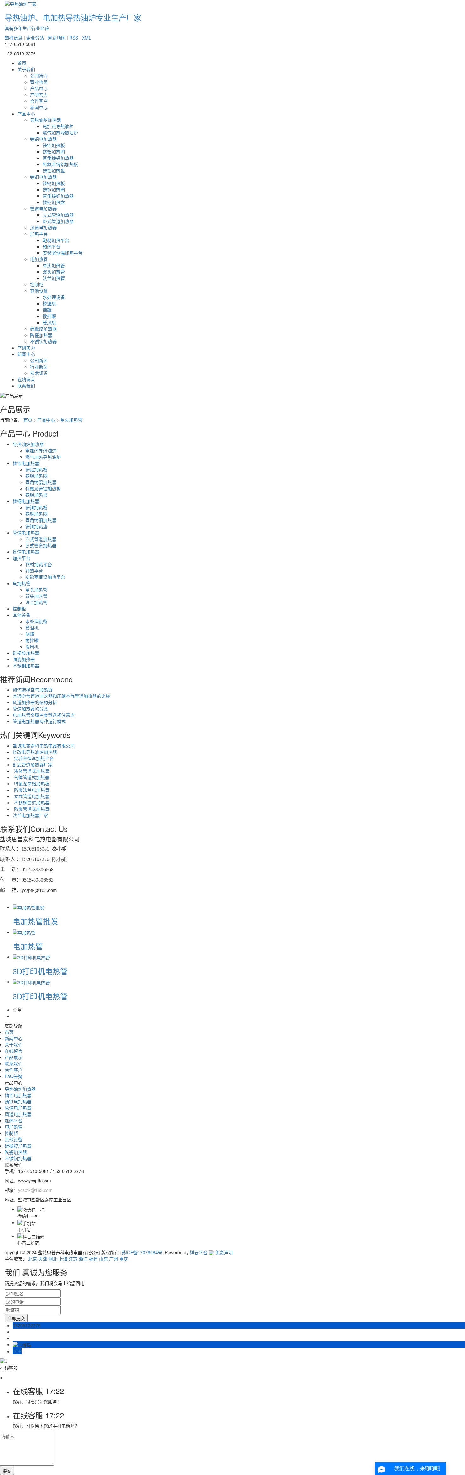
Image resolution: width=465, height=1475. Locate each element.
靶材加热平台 (56, 240)
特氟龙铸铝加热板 (60, 164)
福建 (93, 1258)
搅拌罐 (49, 316)
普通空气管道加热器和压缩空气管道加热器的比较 (61, 696)
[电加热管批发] (28, 907)
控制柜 (36, 284)
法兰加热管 (54, 278)
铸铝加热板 (54, 145)
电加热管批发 (35, 921)
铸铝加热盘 (54, 170)
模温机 (49, 303)
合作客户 (39, 101)
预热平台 (51, 246)
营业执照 (39, 82)
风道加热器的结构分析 (35, 702)
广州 (113, 1258)
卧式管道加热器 (58, 221)
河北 (52, 1258)
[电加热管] (24, 932)
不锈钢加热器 (43, 341)
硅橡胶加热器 (43, 328)
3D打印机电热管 (40, 970)
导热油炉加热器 (45, 120)
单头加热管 (54, 265)
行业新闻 (39, 366)
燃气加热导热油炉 (60, 132)
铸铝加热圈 (54, 151)
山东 (103, 1258)
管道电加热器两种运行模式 (39, 721)
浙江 (83, 1258)
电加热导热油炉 (58, 126)
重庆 (123, 1258)
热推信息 (13, 37)
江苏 (73, 1258)
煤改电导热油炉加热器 (35, 752)
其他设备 (39, 291)
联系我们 (26, 385)
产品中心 (39, 88)
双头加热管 (54, 272)
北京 (32, 1258)
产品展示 (13, 1057)
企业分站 (35, 37)
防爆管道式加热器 (31, 809)
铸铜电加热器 (43, 177)
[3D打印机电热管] (31, 956)
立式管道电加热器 (31, 796)
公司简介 (39, 75)
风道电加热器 (43, 227)
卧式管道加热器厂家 (33, 764)
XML (86, 37)
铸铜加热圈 (54, 189)
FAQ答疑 (13, 1076)
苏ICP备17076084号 (141, 1252)
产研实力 (39, 94)
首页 (21, 63)
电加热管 (39, 259)
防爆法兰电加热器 (31, 790)
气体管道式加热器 (31, 777)
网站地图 (56, 37)
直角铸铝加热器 (58, 158)
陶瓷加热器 (41, 335)
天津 (42, 1258)
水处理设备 (54, 297)
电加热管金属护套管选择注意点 (44, 715)
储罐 (47, 310)
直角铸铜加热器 (58, 196)
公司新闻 (39, 360)
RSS (73, 37)
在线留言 (26, 379)
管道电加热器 (43, 208)
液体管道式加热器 (31, 771)
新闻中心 (39, 107)
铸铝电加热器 (43, 139)
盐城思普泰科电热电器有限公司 (44, 745)
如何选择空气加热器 (33, 689)
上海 (63, 1258)
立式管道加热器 (58, 215)
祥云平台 (199, 1252)
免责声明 (224, 1252)
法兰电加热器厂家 (30, 815)
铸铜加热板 (54, 183)
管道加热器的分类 (30, 708)
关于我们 (26, 69)
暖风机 (49, 322)
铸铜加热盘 (54, 202)
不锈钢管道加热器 (31, 802)
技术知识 (39, 373)
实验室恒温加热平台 (63, 253)
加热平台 (39, 234)
